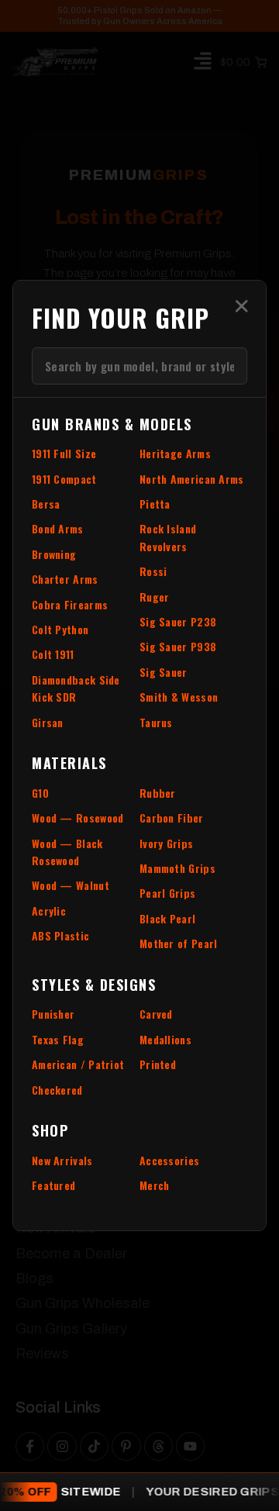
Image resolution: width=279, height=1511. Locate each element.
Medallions (165, 1039)
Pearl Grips (167, 893)
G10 (40, 793)
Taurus (156, 722)
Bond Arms (58, 528)
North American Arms (192, 479)
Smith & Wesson (179, 696)
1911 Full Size (64, 453)
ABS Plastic (60, 935)
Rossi (153, 571)
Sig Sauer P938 (178, 646)
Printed (158, 1064)
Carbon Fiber (172, 817)
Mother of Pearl (179, 943)
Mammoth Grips (177, 868)
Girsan (48, 722)
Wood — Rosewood (78, 817)
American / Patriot (78, 1064)
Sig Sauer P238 (178, 621)
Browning (54, 554)
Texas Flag (58, 1039)
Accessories (169, 1160)
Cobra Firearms (70, 604)
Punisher (53, 1014)
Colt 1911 (53, 654)
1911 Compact (64, 479)
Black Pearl (167, 918)
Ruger (155, 596)
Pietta (155, 503)
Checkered (57, 1090)
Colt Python (60, 629)
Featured (53, 1185)
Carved (156, 1014)
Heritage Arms (175, 453)
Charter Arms (65, 579)
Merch (155, 1185)
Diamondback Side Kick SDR (76, 688)
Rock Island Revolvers (168, 537)
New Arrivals (62, 1160)
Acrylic (49, 910)
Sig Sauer (164, 672)
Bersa (46, 503)
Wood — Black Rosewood (67, 851)
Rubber (158, 793)
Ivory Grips (166, 843)
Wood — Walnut (70, 885)
